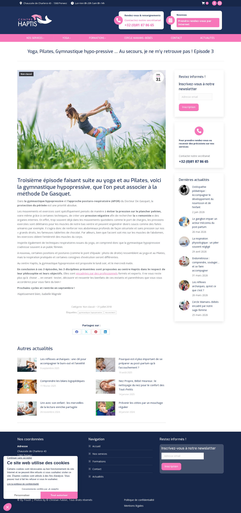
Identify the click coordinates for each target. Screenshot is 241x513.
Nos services (99, 453)
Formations (99, 461)
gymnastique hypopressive (90, 312)
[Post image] (27, 365)
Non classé (26, 74)
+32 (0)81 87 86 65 (139, 25)
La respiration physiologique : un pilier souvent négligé (205, 242)
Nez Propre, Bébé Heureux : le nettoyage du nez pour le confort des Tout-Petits (141, 385)
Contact (96, 469)
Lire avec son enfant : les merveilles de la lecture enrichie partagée (61, 405)
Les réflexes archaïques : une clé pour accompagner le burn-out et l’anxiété (63, 361)
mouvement (110, 312)
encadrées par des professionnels (97, 273)
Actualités (98, 476)
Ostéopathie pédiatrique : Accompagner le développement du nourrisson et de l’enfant (202, 197)
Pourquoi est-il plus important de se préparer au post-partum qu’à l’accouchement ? (140, 363)
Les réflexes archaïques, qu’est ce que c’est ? (204, 286)
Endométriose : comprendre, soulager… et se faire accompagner (205, 264)
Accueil (96, 446)
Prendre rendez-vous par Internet (194, 22)
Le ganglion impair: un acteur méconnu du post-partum (204, 223)
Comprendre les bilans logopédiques (62, 381)
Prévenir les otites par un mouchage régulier (141, 405)
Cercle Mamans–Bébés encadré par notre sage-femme (205, 306)
